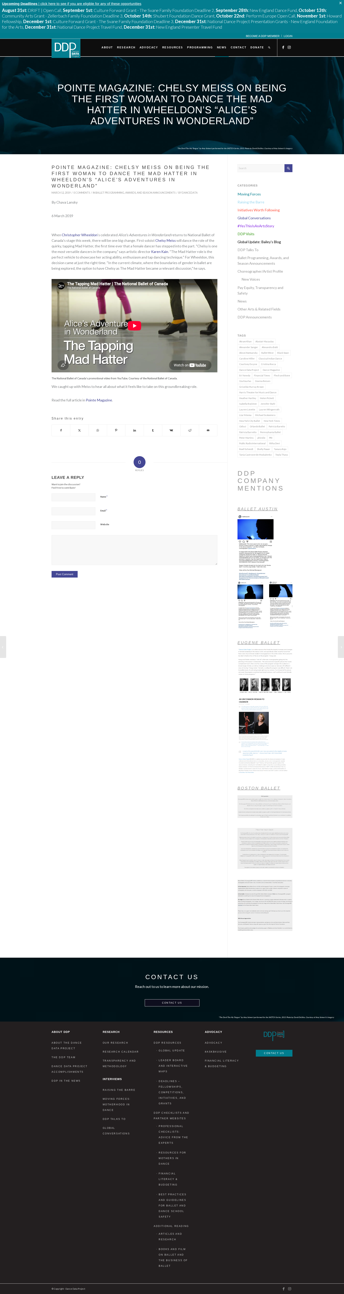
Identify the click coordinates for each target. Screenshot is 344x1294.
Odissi (242, 426)
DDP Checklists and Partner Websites (172, 1116)
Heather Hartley (247, 398)
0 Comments (81, 192)
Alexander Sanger (248, 347)
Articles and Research (170, 1237)
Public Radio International (252, 443)
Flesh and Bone (282, 375)
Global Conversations (254, 218)
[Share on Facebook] (61, 430)
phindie (261, 437)
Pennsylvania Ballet (270, 432)
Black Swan (283, 352)
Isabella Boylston (248, 403)
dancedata (190, 192)
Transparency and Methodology (119, 1063)
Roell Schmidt (246, 449)
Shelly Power (263, 449)
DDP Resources (168, 1042)
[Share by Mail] (208, 430)
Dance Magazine (271, 370)
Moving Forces (249, 194)
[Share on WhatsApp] (98, 430)
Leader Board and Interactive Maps (173, 1066)
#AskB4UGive (216, 1051)
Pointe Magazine (99, 400)
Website (104, 524)
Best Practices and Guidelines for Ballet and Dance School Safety (172, 1205)
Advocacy (214, 1042)
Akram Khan (245, 341)
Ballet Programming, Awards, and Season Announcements (135, 192)
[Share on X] (79, 430)
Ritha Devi (274, 443)
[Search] (269, 47)
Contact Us (172, 1002)
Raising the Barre (250, 202)
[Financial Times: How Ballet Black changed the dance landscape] (3, 647)
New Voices (250, 279)
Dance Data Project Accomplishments (70, 1069)
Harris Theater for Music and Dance (258, 392)
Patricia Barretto (247, 432)
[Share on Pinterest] (116, 430)
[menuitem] (263, 36)
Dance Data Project (249, 370)
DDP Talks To (247, 250)
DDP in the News (66, 1080)
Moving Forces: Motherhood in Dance (117, 1105)
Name (104, 496)
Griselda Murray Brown (251, 386)
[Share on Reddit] (190, 430)
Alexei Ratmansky (248, 352)
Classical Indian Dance (270, 358)
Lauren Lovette (247, 409)
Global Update (172, 1050)
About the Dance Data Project (67, 1045)
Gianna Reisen (262, 381)
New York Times (272, 421)
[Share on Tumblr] (153, 430)
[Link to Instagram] (289, 47)
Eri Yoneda (244, 375)
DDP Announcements (254, 317)
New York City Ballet (249, 421)
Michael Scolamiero (265, 415)
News (242, 301)
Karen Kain (159, 251)
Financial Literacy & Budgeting (168, 1179)
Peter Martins (246, 437)
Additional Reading (171, 1226)
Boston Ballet (258, 788)
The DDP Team (63, 1057)
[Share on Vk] (171, 430)
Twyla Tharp (281, 454)
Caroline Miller (247, 358)
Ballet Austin (257, 509)
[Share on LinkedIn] (134, 430)
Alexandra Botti (270, 347)
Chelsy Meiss (165, 240)
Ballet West (267, 352)
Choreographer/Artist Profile (260, 271)
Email (103, 510)
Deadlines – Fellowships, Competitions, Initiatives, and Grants (172, 1092)
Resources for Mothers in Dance (172, 1158)
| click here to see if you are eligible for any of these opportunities (71, 4)
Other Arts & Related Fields (258, 309)
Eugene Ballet (258, 642)
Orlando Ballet (257, 426)
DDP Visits (245, 234)
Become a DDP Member (263, 36)
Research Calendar (121, 1051)
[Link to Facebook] (283, 47)
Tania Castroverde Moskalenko (255, 454)
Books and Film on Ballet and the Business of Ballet (173, 1257)
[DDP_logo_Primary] (66, 48)
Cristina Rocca (268, 364)
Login (288, 36)
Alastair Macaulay (264, 341)
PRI (270, 437)
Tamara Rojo (280, 449)
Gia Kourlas (245, 381)
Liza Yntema (245, 415)
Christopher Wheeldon (79, 235)
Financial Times (262, 375)
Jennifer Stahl (268, 403)
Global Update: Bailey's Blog (259, 242)
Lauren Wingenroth (269, 409)
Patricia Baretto (277, 426)
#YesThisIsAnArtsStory (255, 226)
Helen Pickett (267, 398)
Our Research (115, 1042)
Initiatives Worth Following (258, 210)
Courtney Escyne (248, 364)
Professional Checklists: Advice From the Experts (173, 1134)
